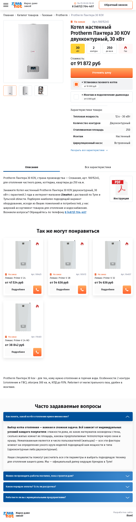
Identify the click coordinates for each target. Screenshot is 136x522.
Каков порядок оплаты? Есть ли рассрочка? (31, 486)
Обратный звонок (116, 4)
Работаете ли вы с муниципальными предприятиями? (36, 497)
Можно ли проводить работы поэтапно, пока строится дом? (40, 475)
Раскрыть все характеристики (87, 150)
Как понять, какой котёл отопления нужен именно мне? (37, 416)
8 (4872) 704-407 (83, 6)
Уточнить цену (101, 72)
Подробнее (18, 289)
